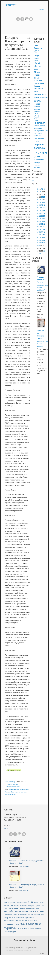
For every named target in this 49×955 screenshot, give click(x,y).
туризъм (40, 152)
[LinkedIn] (27, 20)
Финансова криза (38, 90)
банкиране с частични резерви (19, 789)
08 (44, 202)
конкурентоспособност (12, 921)
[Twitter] (18, 20)
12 (44, 205)
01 (42, 189)
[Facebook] (15, 834)
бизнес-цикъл (37, 112)
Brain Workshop (10, 782)
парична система (20, 792)
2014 (38, 208)
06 (40, 202)
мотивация (39, 138)
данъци (36, 115)
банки (37, 104)
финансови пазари (39, 160)
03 (38, 192)
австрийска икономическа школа (41, 97)
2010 (38, 246)
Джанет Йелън (36, 52)
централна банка (10, 794)
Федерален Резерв (39, 84)
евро (36, 120)
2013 (43, 216)
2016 (38, 189)
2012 (38, 227)
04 (40, 192)
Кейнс (36, 60)
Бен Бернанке (38, 46)
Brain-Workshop (10, 4)
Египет (36, 58)
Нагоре (41, 953)
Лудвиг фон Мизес (37, 69)
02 (44, 189)
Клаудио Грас (9, 792)
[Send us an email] (31, 20)
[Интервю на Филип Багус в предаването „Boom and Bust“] (41, 273)
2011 (43, 235)
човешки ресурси (37, 166)
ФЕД (40, 81)
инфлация (39, 123)
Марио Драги (37, 76)
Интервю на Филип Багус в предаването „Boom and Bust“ (41, 283)
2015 (43, 197)
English (41, 9)
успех (37, 156)
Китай (37, 63)
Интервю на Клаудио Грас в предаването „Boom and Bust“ (41, 338)
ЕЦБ (36, 55)
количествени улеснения (39, 127)
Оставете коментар (13, 787)
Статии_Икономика (11, 784)
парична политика (39, 146)
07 (42, 202)
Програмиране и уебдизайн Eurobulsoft (18, 950)
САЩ (36, 80)
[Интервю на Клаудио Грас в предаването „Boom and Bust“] (41, 326)
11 (42, 205)
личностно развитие (38, 134)
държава (37, 118)
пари (36, 141)
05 (38, 202)
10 (40, 205)
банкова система (37, 108)
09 (38, 205)
